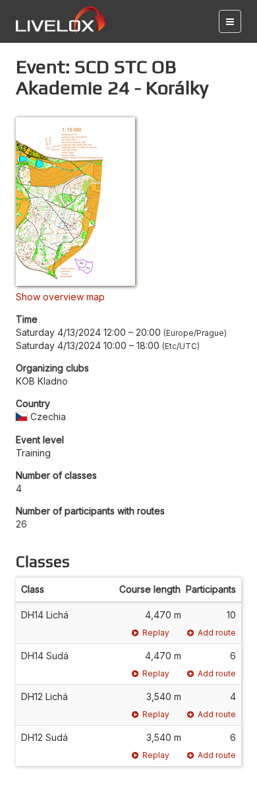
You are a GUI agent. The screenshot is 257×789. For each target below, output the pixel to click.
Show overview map (60, 296)
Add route (217, 633)
